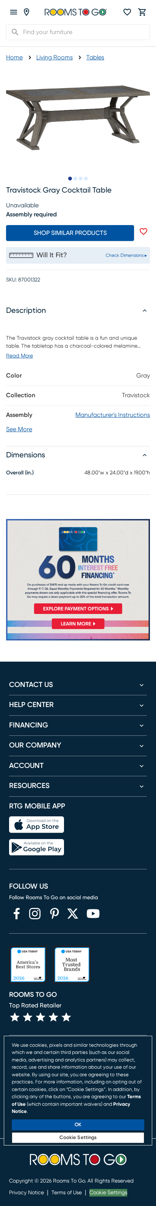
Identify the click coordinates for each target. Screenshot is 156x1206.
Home (14, 57)
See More (19, 429)
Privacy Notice (26, 1192)
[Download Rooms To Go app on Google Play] (36, 847)
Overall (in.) (20, 473)
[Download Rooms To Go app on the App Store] (36, 824)
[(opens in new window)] (16, 913)
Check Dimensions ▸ (126, 255)
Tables (95, 57)
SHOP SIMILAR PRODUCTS (70, 233)
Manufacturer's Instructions (112, 415)
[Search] (13, 32)
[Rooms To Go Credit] (78, 568)
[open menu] (13, 12)
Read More (19, 356)
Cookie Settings (108, 1192)
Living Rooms (54, 57)
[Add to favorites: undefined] (143, 231)
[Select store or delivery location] (26, 12)
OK (78, 1124)
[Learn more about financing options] (78, 628)
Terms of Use (66, 1192)
